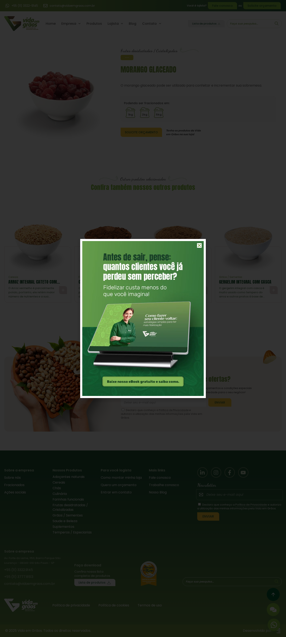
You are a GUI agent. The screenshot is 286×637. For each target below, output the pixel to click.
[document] (143, 318)
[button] (199, 245)
